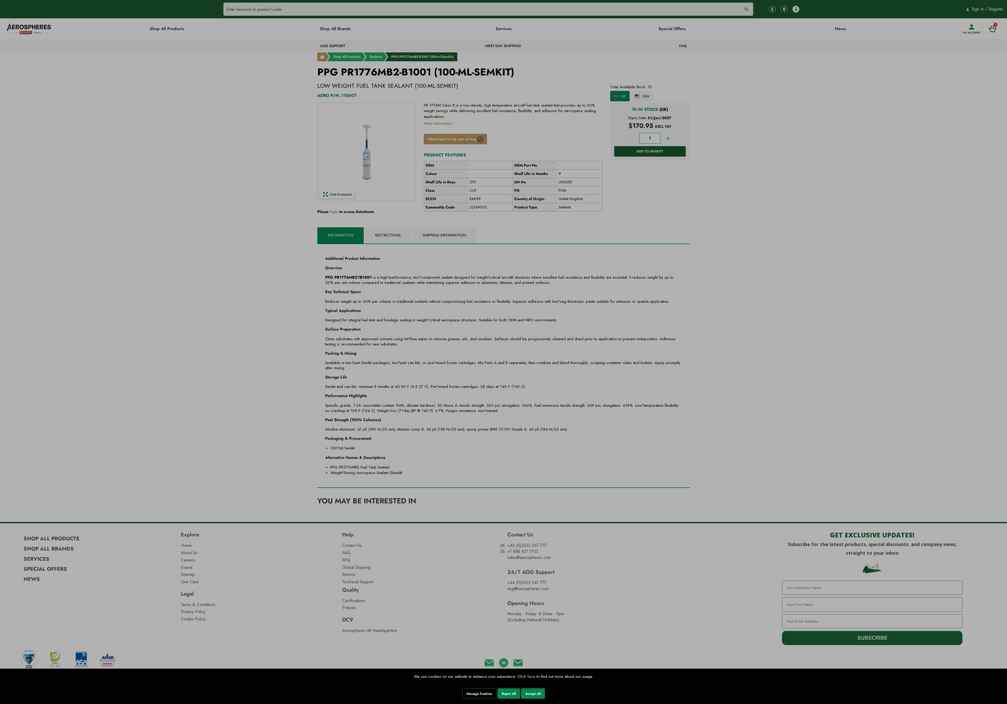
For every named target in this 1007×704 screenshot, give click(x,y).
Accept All (533, 693)
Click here (526, 676)
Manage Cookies (479, 693)
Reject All (509, 693)
